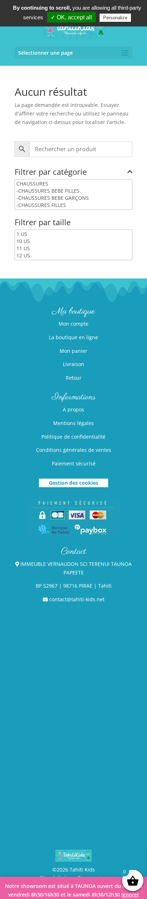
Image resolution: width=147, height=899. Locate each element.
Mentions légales (73, 423)
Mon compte (73, 323)
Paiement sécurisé (74, 463)
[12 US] (73, 255)
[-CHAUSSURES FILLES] (73, 205)
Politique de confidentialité (73, 436)
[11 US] (73, 248)
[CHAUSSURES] (73, 183)
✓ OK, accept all (71, 17)
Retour (74, 377)
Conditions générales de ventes (73, 449)
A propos (73, 409)
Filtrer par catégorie (51, 172)
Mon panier (73, 350)
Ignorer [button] (130, 894)
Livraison (73, 364)
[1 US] (73, 234)
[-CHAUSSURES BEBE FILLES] (73, 190)
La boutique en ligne (73, 337)
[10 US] (73, 241)
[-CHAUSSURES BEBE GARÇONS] (73, 198)
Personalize (115, 17)
